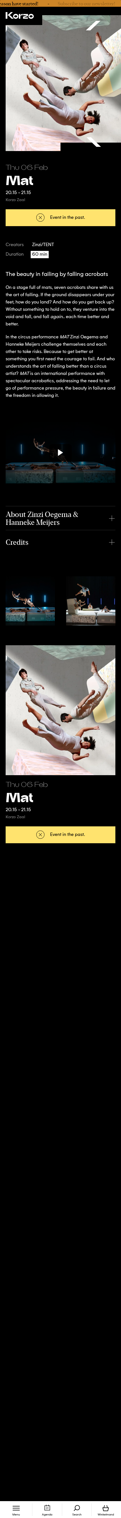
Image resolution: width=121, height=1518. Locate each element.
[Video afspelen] (60, 452)
